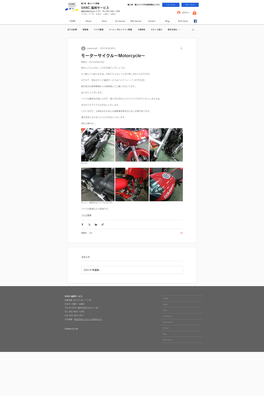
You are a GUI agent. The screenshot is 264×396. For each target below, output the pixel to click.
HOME (165, 298)
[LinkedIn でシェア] (96, 224)
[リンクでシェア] (102, 224)
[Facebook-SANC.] (195, 21)
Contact (166, 328)
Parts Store (167, 340)
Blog (164, 334)
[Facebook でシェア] (82, 224)
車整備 (85, 29)
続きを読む (172, 29)
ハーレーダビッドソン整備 (120, 29)
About (165, 304)
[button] (194, 12)
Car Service (167, 316)
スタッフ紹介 (156, 29)
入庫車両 (141, 29)
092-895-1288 (76, 312)
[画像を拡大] (98, 145)
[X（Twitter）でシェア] (89, 224)
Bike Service (168, 322)
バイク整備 (98, 29)
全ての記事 (72, 29)
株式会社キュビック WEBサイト (88, 319)
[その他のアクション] (181, 48)
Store (165, 310)
